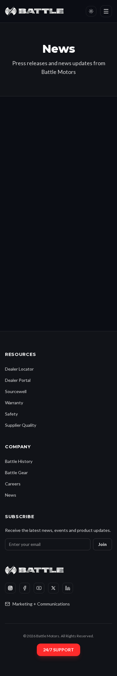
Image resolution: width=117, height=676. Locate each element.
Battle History (18, 461)
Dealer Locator (19, 369)
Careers (13, 483)
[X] (53, 588)
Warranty (14, 402)
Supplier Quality (20, 425)
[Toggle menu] (106, 11)
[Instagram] (10, 588)
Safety (11, 413)
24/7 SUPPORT (58, 649)
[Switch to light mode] (91, 11)
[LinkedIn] (67, 588)
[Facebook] (24, 588)
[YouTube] (39, 588)
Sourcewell (16, 391)
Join (102, 544)
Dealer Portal (18, 380)
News (10, 495)
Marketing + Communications (41, 603)
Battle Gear (16, 472)
